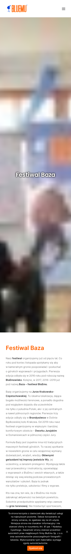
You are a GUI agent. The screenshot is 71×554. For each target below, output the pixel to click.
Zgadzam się (35, 548)
